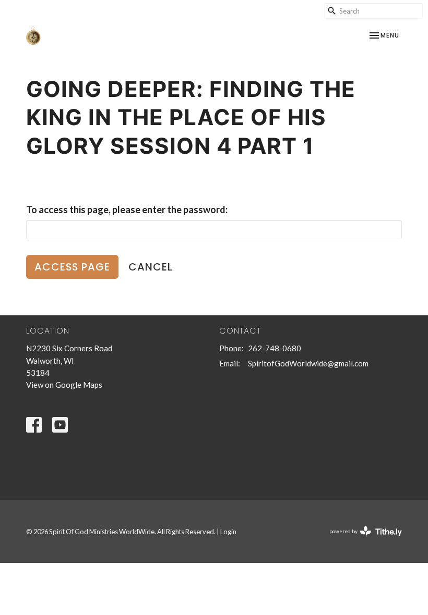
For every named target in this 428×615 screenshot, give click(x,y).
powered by (360, 540)
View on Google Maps (64, 384)
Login (228, 531)
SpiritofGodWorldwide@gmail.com (308, 363)
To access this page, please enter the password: (127, 209)
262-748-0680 (274, 348)
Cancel (150, 267)
